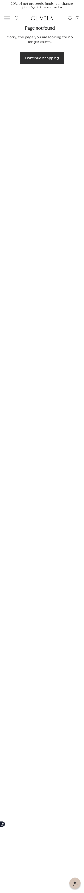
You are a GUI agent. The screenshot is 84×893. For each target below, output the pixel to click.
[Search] (16, 18)
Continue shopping (42, 58)
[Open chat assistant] (75, 883)
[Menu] (5, 18)
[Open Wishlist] (70, 18)
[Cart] (79, 18)
